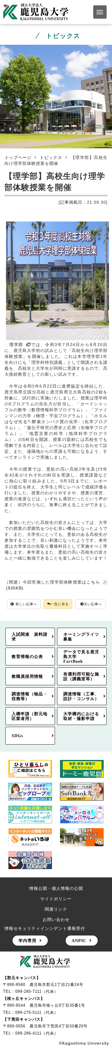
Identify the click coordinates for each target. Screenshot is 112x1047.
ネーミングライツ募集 (81, 636)
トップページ (17, 157)
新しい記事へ (26, 604)
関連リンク (56, 909)
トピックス (51, 157)
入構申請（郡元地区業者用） (29, 716)
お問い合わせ (56, 919)
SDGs (17, 736)
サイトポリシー (56, 898)
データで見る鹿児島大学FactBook (81, 656)
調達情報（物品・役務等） (29, 696)
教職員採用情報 (27, 676)
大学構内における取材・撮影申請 (81, 716)
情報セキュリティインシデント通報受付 (44, 928)
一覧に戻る (60, 604)
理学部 (16, 344)
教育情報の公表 (27, 656)
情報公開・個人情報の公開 (56, 888)
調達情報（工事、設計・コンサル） (81, 696)
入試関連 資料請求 (29, 636)
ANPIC (79, 940)
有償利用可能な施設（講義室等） (81, 676)
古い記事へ (93, 604)
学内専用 (27, 940)
